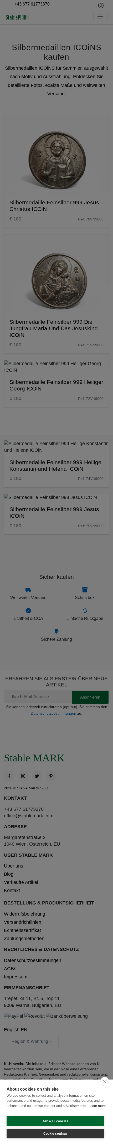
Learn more (97, 1106)
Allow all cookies (55, 1121)
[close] (104, 1081)
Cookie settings (55, 1133)
